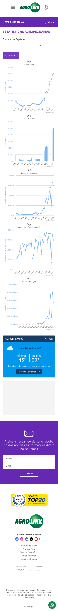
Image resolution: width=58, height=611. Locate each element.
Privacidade (37, 567)
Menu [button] (50, 22)
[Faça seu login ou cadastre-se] (45, 7)
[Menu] (13, 7)
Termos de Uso (22, 567)
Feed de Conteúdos (29, 552)
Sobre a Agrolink (29, 545)
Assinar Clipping (29, 559)
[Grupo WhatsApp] (52, 605)
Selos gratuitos (29, 555)
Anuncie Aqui (29, 549)
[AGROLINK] (30, 7)
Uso (45, 595)
